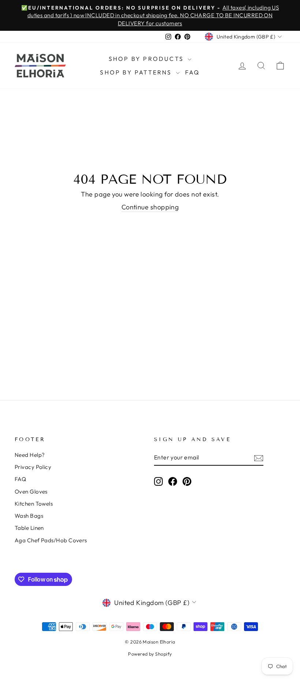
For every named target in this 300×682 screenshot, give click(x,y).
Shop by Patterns (137, 72)
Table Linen (29, 527)
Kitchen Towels (34, 503)
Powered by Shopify (150, 654)
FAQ (192, 72)
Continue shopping (150, 207)
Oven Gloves (31, 491)
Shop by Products (147, 58)
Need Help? (30, 454)
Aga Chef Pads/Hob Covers (51, 540)
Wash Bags (29, 515)
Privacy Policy (33, 466)
